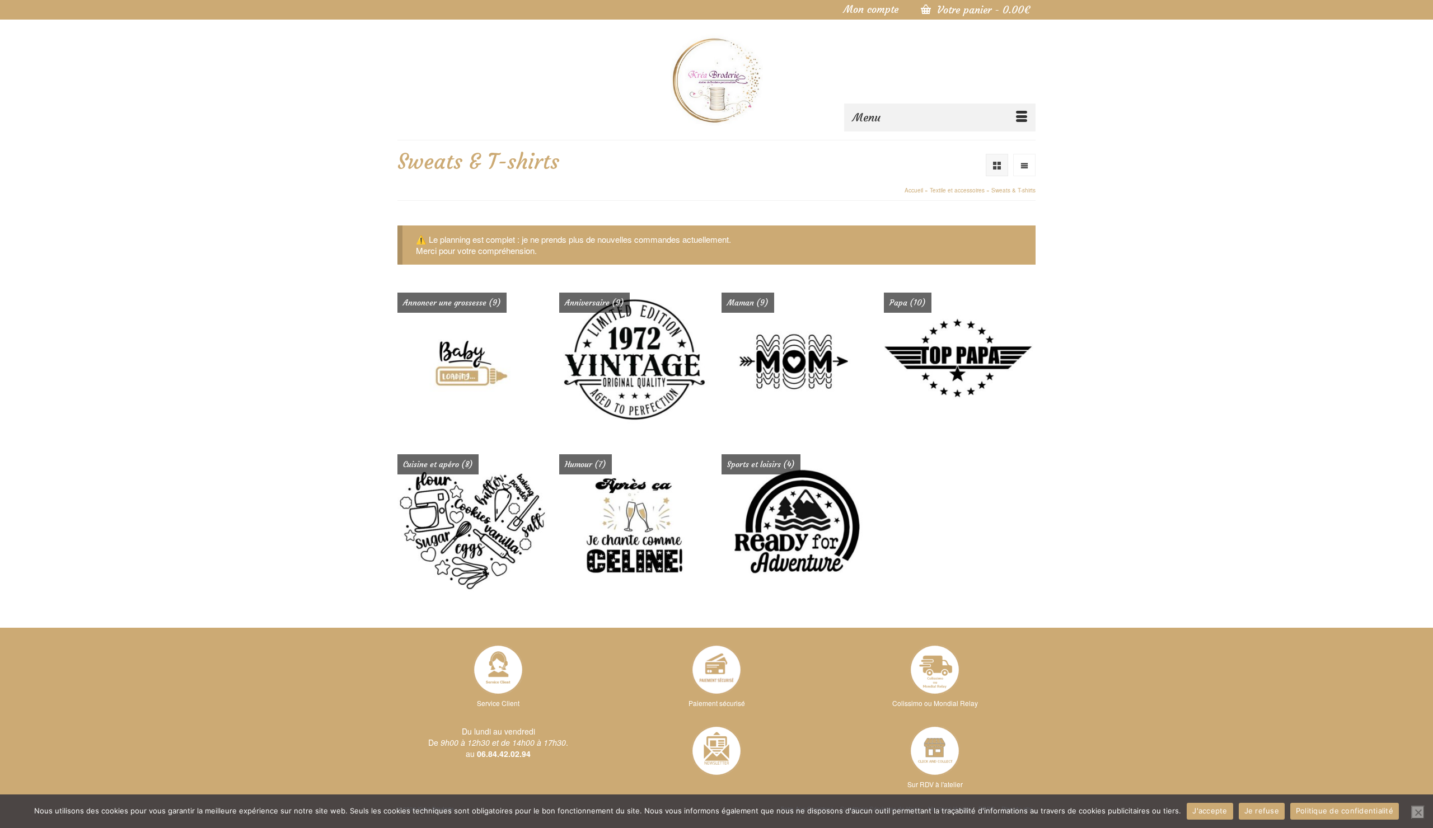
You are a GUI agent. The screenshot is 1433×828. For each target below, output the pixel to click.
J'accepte (1209, 810)
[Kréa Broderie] (717, 80)
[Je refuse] (1418, 812)
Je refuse (1261, 810)
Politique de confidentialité (1344, 810)
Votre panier (982, 9)
